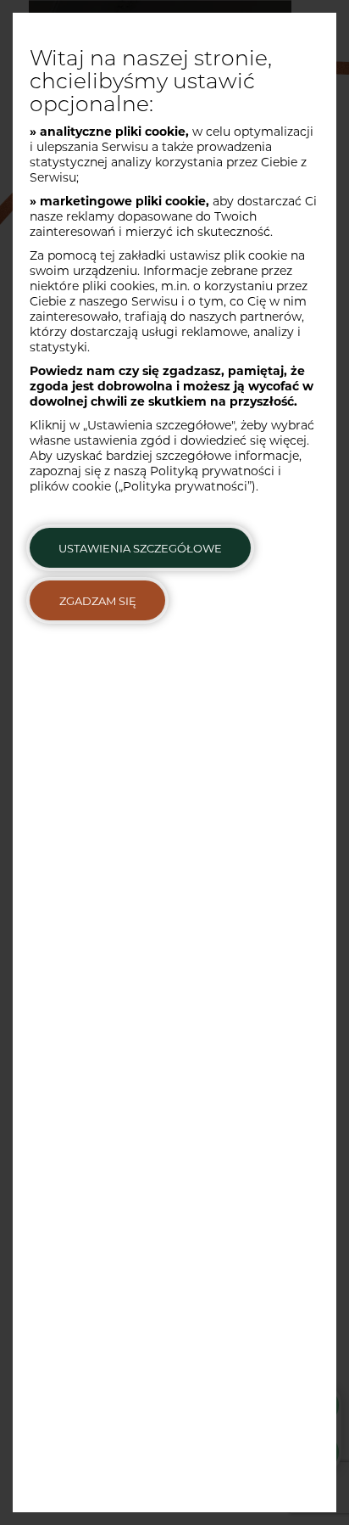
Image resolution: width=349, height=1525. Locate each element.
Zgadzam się (97, 601)
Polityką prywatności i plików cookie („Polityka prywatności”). (155, 478)
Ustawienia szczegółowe (140, 548)
